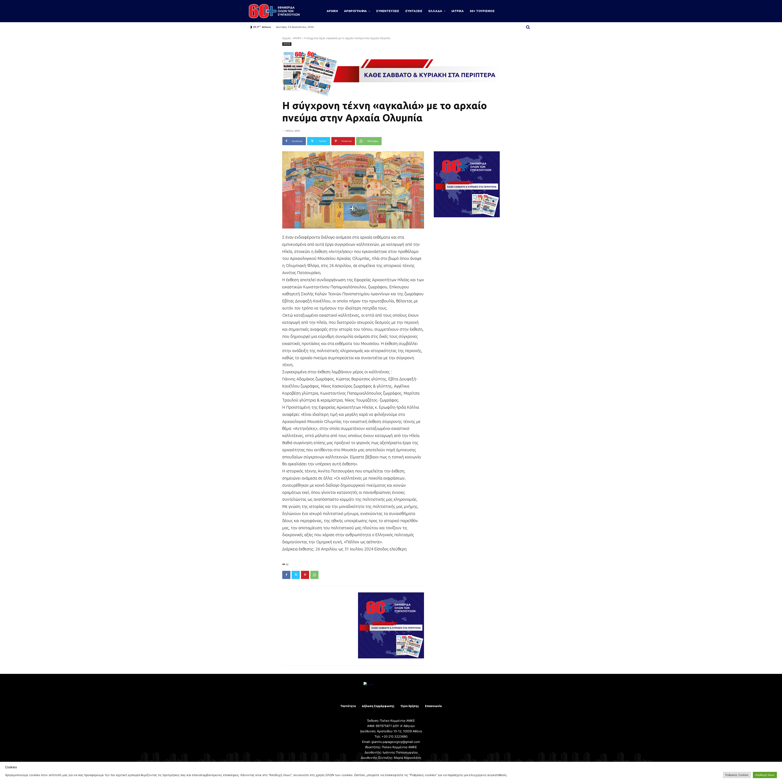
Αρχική (286, 38)
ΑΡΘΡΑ (297, 38)
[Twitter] (296, 575)
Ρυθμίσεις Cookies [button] (736, 775)
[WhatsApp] (314, 575)
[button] (528, 27)
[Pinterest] (305, 575)
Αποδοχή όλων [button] (764, 775)
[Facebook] (286, 575)
